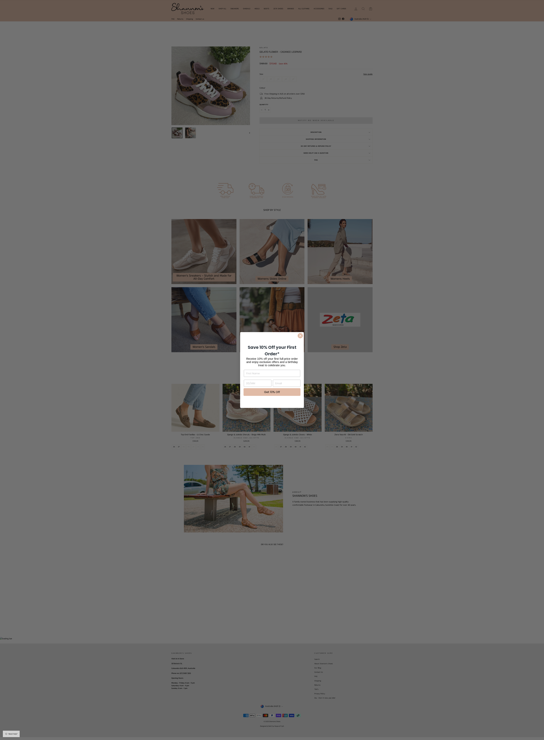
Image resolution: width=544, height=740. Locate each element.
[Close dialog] (300, 335)
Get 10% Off (272, 392)
